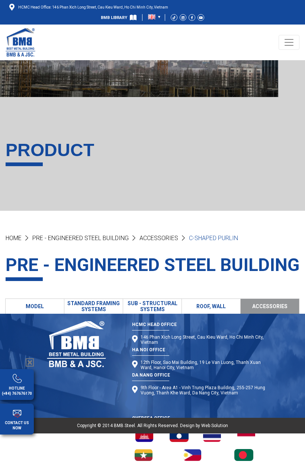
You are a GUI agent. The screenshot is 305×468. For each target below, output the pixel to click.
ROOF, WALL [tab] (211, 306)
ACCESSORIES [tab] (270, 306)
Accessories (158, 238)
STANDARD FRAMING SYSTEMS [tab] (93, 306)
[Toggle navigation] (289, 42)
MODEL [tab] (35, 306)
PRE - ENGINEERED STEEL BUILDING (80, 238)
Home (14, 238)
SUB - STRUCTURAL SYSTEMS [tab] (152, 306)
